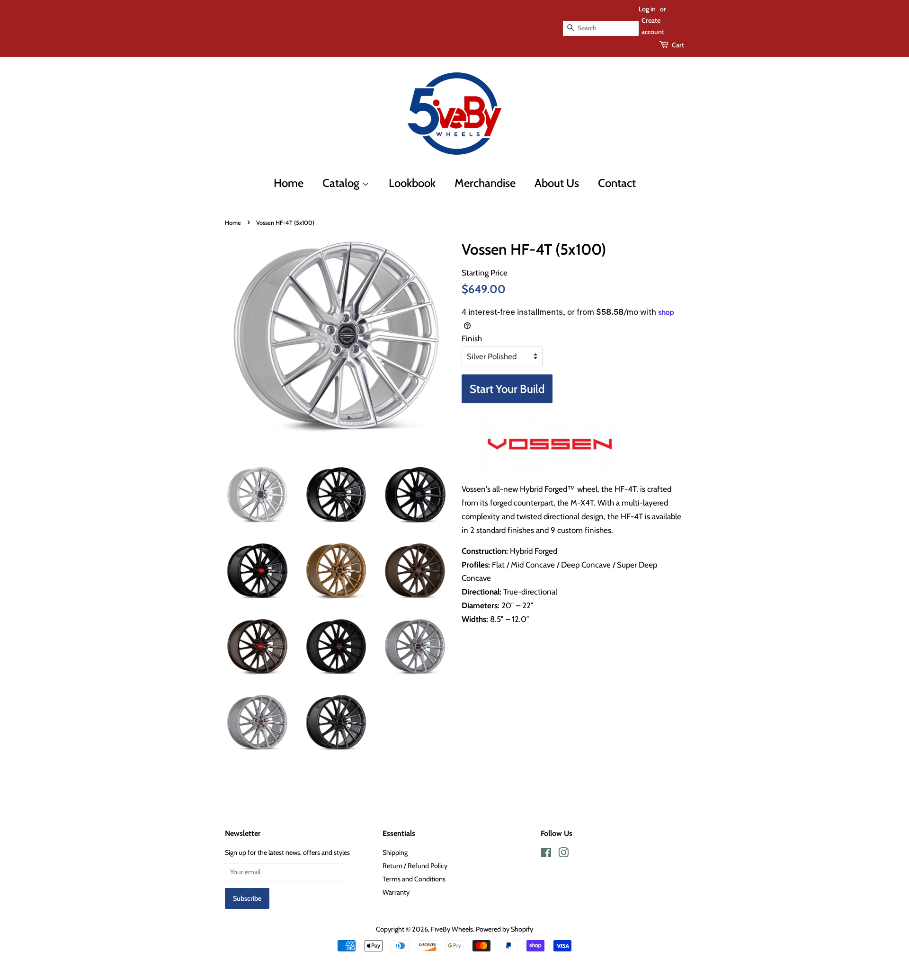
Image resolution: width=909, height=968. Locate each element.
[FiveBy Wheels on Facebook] (546, 854)
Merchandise (485, 183)
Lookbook (412, 183)
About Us (557, 183)
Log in (647, 9)
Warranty (396, 892)
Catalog (342, 183)
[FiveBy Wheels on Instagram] (563, 854)
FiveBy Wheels (452, 929)
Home (288, 183)
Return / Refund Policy (415, 865)
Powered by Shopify (504, 929)
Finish (472, 338)
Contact (617, 183)
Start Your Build (507, 389)
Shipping (395, 852)
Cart (678, 45)
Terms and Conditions (414, 879)
